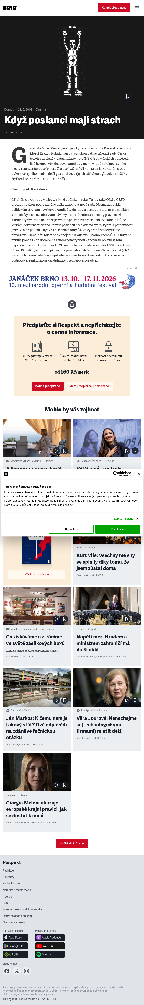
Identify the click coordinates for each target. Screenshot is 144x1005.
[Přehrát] (56, 450)
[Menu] (137, 8)
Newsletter (16, 461)
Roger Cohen (13, 822)
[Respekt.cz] (10, 8)
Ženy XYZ (96, 461)
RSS (5, 903)
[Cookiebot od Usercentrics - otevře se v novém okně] (115, 474)
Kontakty (8, 877)
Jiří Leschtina (13, 132)
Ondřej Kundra (104, 656)
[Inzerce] (72, 281)
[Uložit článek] (128, 96)
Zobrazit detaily (123, 518)
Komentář (15, 710)
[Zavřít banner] (139, 474)
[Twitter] (16, 974)
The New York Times (31, 822)
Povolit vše (117, 529)
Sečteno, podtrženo (33, 629)
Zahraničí (11, 795)
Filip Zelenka (12, 656)
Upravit (69, 529)
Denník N (24, 744)
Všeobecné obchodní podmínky (22, 909)
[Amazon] (15, 954)
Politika (80, 629)
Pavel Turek (82, 575)
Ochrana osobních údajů (18, 916)
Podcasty (85, 461)
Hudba (80, 547)
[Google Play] (15, 945)
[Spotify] (50, 954)
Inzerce (7, 896)
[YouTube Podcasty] (50, 945)
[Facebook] (7, 974)
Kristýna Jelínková (86, 656)
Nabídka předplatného (17, 890)
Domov (9, 110)
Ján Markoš (12, 744)
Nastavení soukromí (15, 922)
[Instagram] (26, 974)
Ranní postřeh (88, 710)
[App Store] (15, 937)
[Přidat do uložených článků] (64, 450)
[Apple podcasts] (50, 937)
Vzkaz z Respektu (32, 461)
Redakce (8, 870)
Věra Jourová (83, 738)
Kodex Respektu (13, 883)
